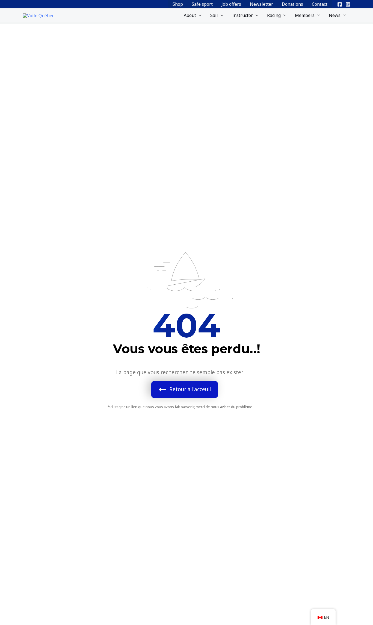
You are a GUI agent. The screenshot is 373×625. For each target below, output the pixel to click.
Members (305, 15)
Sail (214, 15)
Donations (292, 4)
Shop (178, 4)
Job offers (231, 4)
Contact (319, 4)
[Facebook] (339, 4)
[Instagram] (347, 4)
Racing (274, 15)
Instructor (242, 15)
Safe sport (202, 4)
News (335, 15)
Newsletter (261, 4)
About (190, 15)
